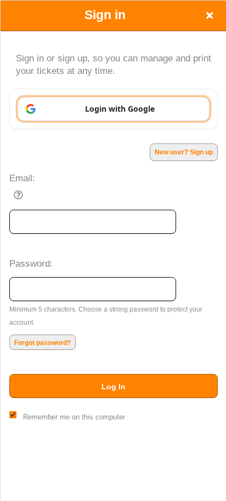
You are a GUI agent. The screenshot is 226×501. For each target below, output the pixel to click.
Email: (22, 178)
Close (209, 15)
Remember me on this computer (74, 417)
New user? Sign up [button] (184, 152)
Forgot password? (42, 343)
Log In (113, 386)
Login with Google (120, 108)
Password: (31, 263)
